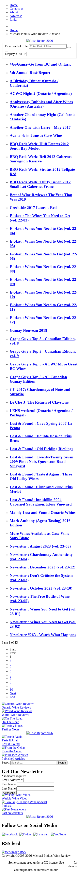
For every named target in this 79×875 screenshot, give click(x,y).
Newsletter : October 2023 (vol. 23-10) (41, 588)
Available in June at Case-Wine (36, 135)
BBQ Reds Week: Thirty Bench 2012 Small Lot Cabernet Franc (40, 184)
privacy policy (68, 870)
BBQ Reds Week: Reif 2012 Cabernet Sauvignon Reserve (41, 158)
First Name (9, 784)
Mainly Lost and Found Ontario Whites (43, 512)
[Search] (69, 47)
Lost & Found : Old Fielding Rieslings (41, 449)
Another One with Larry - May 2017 (40, 127)
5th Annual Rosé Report (30, 72)
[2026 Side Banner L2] (39, 733)
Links (13, 19)
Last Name (9, 788)
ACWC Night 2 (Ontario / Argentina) (41, 93)
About (14, 12)
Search (6, 762)
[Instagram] (41, 834)
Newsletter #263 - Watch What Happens (43, 635)
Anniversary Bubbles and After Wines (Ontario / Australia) (41, 104)
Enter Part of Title (17, 46)
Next (13, 693)
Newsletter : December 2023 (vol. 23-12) (42, 567)
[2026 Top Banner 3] (39, 40)
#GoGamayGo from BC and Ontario (41, 64)
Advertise (16, 16)
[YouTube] (58, 834)
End (12, 697)
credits (69, 862)
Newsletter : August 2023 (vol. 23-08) (40, 546)
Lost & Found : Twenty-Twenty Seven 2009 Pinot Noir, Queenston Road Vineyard (41, 461)
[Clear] (6, 51)
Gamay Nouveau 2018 (28, 330)
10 (11, 689)
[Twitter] (25, 834)
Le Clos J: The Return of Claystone (39, 402)
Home (14, 5)
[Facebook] (10, 834)
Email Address (12, 780)
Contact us (16, 8)
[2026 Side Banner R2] (39, 816)
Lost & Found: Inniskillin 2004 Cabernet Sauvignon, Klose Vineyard (41, 502)
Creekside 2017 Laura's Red (33, 207)
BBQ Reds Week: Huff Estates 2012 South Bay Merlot (39, 146)
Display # (11, 54)
